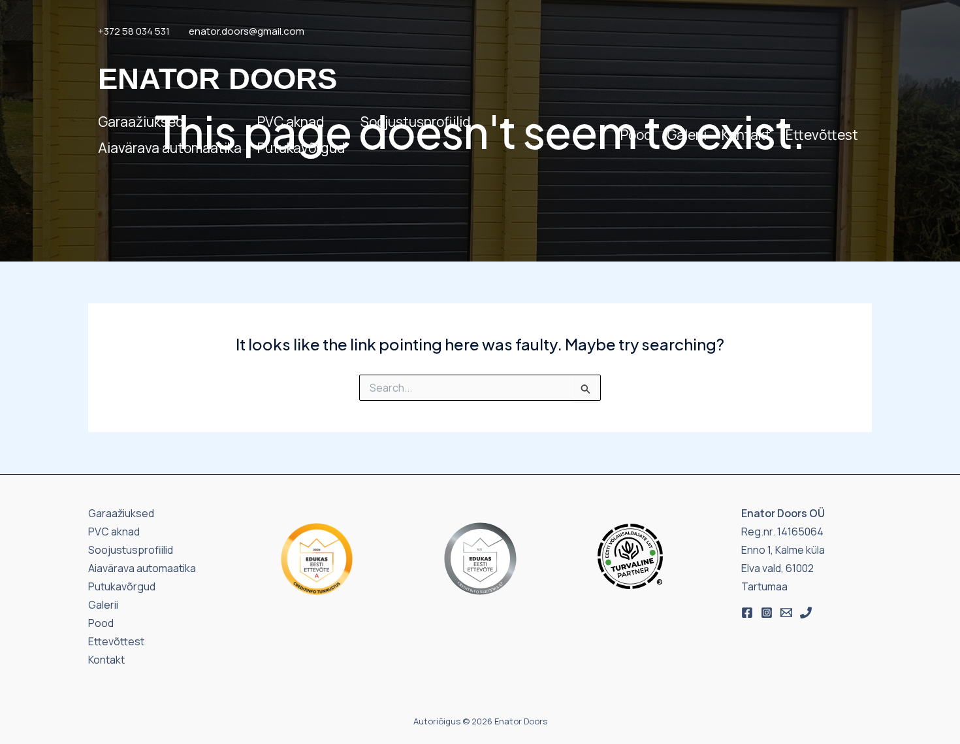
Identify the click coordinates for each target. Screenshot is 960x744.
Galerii (687, 135)
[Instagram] (767, 612)
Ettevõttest (822, 135)
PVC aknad (290, 121)
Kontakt (746, 135)
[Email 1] (786, 612)
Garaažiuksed (141, 121)
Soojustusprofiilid (415, 121)
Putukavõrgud (301, 148)
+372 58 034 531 (134, 31)
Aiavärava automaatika (170, 148)
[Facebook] (747, 612)
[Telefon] (806, 612)
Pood (636, 135)
